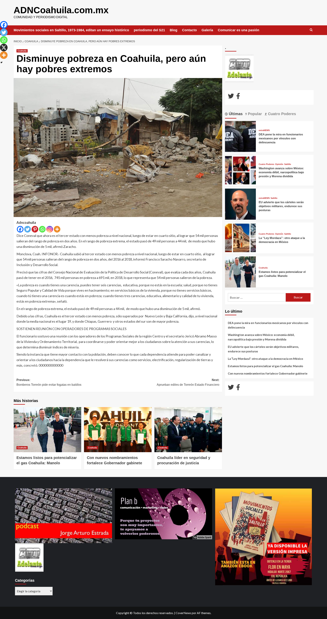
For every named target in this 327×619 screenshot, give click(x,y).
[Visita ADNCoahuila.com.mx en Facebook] (238, 97)
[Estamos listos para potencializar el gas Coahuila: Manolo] (47, 429)
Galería (207, 30)
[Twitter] (27, 229)
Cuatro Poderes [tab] (281, 114)
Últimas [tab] (235, 114)
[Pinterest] (35, 229)
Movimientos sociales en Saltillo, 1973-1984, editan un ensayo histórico (71, 30)
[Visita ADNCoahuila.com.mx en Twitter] (231, 97)
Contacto (189, 30)
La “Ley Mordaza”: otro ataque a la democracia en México (265, 358)
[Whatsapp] (42, 229)
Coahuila (22, 51)
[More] (57, 229)
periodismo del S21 (149, 30)
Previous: (48, 382)
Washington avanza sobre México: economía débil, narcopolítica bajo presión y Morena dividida (281, 172)
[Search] (311, 30)
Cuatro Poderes (266, 164)
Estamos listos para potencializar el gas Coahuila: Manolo (265, 366)
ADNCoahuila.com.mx (61, 10)
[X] (4, 47)
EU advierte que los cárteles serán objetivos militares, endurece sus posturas (281, 206)
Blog (173, 30)
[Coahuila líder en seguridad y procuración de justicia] (188, 429)
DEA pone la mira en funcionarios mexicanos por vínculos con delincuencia (281, 138)
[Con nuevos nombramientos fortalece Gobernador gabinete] (118, 429)
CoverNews (183, 613)
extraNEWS (264, 131)
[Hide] (1, 62)
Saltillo (287, 164)
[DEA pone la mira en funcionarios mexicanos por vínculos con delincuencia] (240, 136)
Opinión (279, 164)
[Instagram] (49, 229)
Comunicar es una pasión (238, 30)
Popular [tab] (254, 114)
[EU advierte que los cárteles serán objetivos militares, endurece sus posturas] (240, 203)
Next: (188, 382)
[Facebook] (20, 229)
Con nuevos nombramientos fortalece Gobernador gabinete (268, 373)
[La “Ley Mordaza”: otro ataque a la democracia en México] (240, 237)
